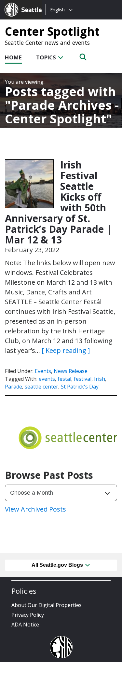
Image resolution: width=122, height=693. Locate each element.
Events (43, 371)
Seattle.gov (18, 3)
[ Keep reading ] (66, 350)
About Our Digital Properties (46, 605)
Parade (13, 386)
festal (64, 378)
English (57, 9)
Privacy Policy (27, 614)
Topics (46, 57)
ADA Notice (25, 624)
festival (82, 378)
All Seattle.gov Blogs (58, 565)
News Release (71, 371)
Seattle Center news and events (47, 42)
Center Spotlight (52, 31)
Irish (99, 378)
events (47, 378)
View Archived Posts (35, 509)
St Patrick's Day (80, 386)
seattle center (41, 386)
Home (13, 57)
